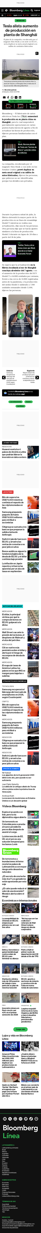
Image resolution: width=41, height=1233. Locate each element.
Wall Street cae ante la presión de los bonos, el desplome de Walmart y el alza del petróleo (13, 636)
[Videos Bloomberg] (20, 806)
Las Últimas (20, 406)
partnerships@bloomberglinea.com (13, 1222)
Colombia (5, 1155)
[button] (36, 53)
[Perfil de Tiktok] (31, 1119)
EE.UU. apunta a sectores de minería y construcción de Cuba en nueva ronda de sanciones (30, 983)
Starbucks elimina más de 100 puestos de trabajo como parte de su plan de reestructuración (10, 983)
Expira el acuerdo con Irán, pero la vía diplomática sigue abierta (14, 815)
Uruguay (5, 1167)
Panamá (4, 1165)
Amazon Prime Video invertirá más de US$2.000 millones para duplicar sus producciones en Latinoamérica (10, 1060)
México (4, 1151)
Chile (3, 1159)
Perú (3, 1161)
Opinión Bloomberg (11, 769)
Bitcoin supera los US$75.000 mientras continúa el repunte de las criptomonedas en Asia (13, 502)
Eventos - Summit (7, 1220)
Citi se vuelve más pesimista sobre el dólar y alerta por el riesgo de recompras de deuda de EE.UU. (14, 652)
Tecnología (5, 1210)
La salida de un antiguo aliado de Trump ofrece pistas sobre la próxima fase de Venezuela (19, 789)
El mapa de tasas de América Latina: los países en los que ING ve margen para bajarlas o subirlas (13, 670)
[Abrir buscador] (31, 10)
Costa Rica (5, 1169)
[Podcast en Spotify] (36, 1119)
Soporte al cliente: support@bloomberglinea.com (17, 1226)
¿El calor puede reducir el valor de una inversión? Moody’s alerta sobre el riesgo (14, 892)
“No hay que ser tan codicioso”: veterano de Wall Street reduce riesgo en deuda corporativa (29, 924)
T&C (3, 1212)
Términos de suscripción (10, 1208)
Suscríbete (5, 1204)
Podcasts (5, 1194)
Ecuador (5, 1163)
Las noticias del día (15, 402)
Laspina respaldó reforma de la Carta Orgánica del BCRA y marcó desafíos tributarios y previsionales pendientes (29, 1015)
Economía (5, 1183)
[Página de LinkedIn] (26, 1119)
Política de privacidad (9, 1206)
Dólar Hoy (5, 1186)
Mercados (5, 1184)
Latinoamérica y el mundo (10, 1148)
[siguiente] (37, 377)
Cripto (4, 1190)
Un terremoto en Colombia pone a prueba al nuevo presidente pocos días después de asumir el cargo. (13, 826)
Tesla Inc (28, 402)
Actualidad (5, 1188)
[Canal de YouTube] (15, 1119)
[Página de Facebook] (5, 1119)
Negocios (21, 21)
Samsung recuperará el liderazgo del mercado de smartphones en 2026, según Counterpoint (11, 378)
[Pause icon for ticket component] (2, 15)
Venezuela (5, 1157)
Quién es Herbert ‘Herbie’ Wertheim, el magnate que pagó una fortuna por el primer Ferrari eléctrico (10, 1090)
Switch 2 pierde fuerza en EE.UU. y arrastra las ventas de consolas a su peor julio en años (14, 543)
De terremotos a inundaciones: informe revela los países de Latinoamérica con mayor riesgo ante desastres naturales (14, 865)
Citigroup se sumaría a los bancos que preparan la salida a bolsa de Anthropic (14, 531)
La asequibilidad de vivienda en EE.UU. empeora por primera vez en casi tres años (10, 922)
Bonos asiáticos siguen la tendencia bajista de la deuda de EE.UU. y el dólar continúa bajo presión (14, 555)
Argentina (5, 1153)
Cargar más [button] (20, 1029)
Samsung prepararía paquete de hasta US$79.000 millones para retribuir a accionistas (12, 517)
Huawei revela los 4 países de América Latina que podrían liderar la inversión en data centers (14, 453)
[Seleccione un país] (6, 10)
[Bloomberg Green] (20, 851)
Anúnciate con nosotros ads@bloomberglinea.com (18, 1224)
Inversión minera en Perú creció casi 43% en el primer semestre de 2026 (10, 1011)
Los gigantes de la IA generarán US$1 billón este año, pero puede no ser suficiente (18, 778)
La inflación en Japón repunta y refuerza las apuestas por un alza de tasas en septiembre (13, 567)
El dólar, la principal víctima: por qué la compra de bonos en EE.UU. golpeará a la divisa (12, 619)
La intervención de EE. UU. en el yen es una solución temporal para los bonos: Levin (13, 840)
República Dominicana (9, 1173)
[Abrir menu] (2, 10)
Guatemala (5, 1174)
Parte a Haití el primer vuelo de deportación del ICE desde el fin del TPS (29, 953)
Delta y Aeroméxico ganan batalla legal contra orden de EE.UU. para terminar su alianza (10, 954)
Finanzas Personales (8, 1192)
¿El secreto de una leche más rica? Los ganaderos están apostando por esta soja (14, 880)
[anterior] (4, 377)
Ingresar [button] (37, 10)
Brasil (4, 1150)
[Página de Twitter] (10, 1119)
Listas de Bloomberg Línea (10, 1196)
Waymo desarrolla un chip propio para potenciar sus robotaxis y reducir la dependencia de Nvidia (28, 377)
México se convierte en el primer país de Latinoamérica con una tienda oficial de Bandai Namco (30, 1089)
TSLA (24, 116)
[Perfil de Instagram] (20, 1119)
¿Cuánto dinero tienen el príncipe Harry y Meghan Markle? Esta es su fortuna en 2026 (29, 1058)
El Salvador (5, 1171)
